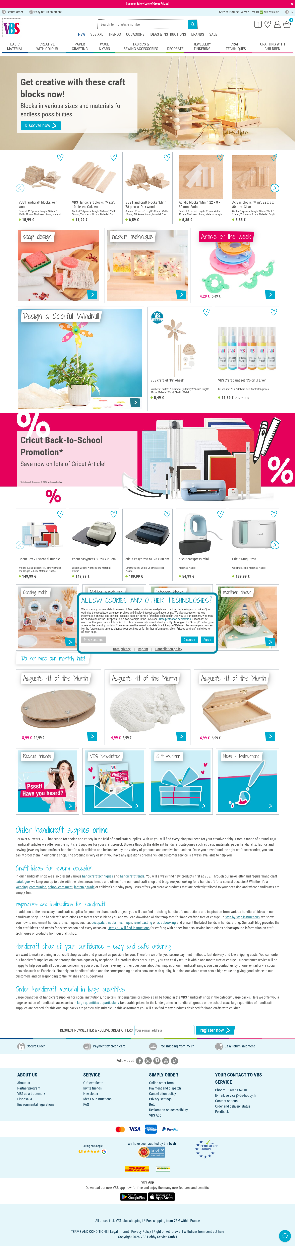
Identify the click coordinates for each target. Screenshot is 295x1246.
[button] (20, 188)
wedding (22, 887)
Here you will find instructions (129, 928)
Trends (114, 34)
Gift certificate (93, 1083)
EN (291, 12)
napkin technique (120, 922)
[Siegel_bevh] (151, 1152)
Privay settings (93, 640)
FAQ (86, 1104)
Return (153, 1104)
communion (37, 887)
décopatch (99, 922)
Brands (197, 34)
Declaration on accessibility (168, 1110)
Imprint (143, 649)
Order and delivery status (232, 1106)
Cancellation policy (162, 1094)
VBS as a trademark (31, 1094)
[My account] (277, 24)
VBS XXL (96, 34)
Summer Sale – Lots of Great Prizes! (147, 3)
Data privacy (122, 649)
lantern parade (84, 887)
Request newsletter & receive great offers (96, 1030)
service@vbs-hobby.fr (241, 1095)
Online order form (161, 1083)
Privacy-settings (160, 1099)
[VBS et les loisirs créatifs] (12, 28)
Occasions (135, 34)
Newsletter (90, 1094)
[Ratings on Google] (92, 1149)
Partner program (28, 1088)
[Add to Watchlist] (60, 157)
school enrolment (60, 887)
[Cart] (287, 24)
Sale (213, 34)
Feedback (222, 1112)
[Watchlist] (268, 24)
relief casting (143, 922)
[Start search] (193, 24)
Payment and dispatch (165, 1088)
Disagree (189, 640)
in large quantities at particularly (96, 1003)
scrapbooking (166, 922)
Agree (207, 640)
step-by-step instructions (242, 917)
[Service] (258, 24)
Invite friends (92, 1088)
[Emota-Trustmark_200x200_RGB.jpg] (206, 1149)
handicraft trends (132, 876)
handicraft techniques (97, 876)
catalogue (23, 881)
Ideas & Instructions (168, 34)
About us (23, 1083)
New (81, 34)
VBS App (155, 1115)
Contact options (226, 1101)
